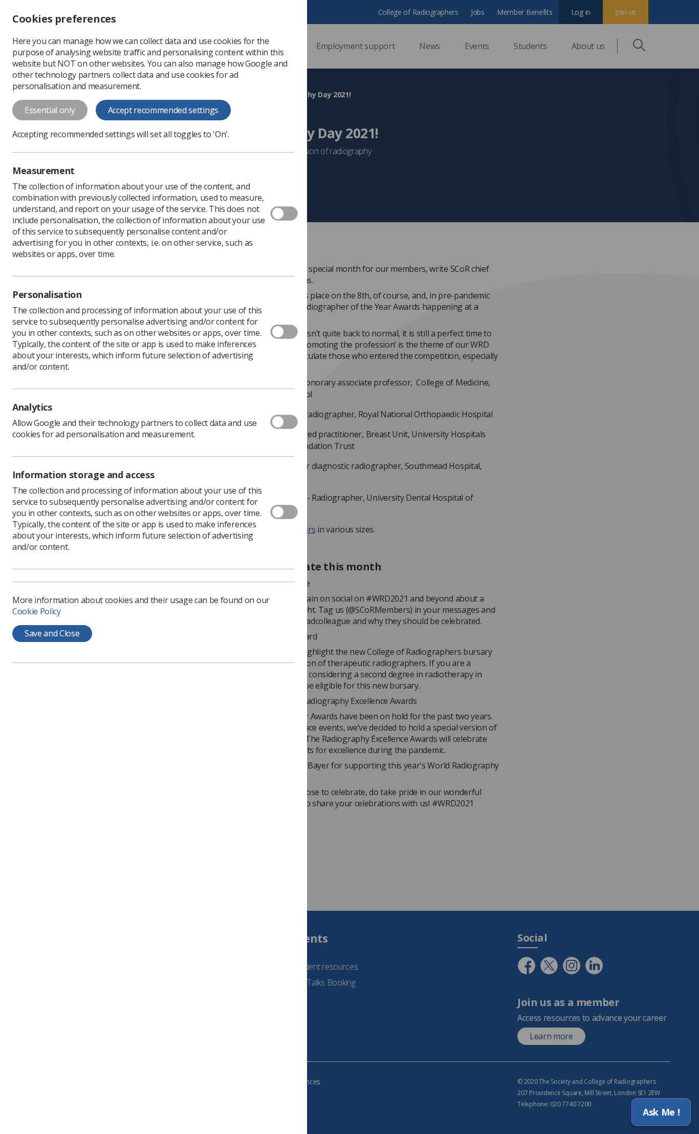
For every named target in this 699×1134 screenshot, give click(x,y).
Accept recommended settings (163, 110)
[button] (661, 1112)
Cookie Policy (36, 611)
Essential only (50, 110)
